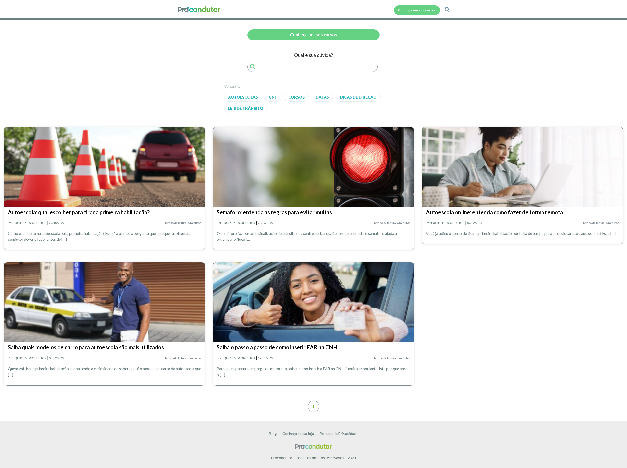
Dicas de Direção (358, 97)
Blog (273, 433)
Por (27, 223)
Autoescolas (243, 97)
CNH (273, 97)
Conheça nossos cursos (417, 10)
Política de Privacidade (339, 433)
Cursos (297, 97)
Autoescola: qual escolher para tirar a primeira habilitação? (79, 212)
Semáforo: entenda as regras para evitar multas (274, 212)
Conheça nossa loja (298, 433)
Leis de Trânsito (245, 108)
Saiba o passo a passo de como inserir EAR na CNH (277, 347)
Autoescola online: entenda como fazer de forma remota (494, 212)
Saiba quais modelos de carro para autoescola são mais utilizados (86, 347)
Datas (322, 97)
